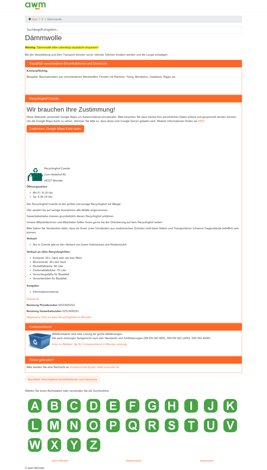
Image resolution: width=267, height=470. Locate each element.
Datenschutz (133, 460)
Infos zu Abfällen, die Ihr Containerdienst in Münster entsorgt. (90, 344)
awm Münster (60, 460)
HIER (201, 121)
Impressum (207, 460)
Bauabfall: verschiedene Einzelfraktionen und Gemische (62, 379)
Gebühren (33, 298)
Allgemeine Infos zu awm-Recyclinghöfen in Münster (59, 317)
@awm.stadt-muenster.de (103, 367)
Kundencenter (78, 367)
